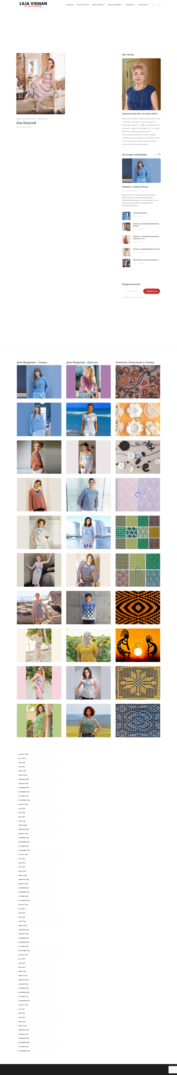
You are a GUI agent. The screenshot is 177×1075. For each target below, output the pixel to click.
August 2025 (23, 804)
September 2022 (24, 950)
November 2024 (24, 842)
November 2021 (24, 992)
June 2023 (22, 913)
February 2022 (24, 980)
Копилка (129, 5)
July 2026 (22, 758)
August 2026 (23, 754)
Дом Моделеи (114, 5)
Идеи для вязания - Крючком (32, 119)
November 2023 (24, 892)
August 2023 (23, 904)
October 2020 (23, 1047)
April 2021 (22, 1021)
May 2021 (22, 1017)
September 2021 (24, 1001)
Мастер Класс (83, 5)
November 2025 (24, 792)
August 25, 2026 (132, 191)
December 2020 (24, 1038)
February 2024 (24, 879)
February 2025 (24, 829)
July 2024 (22, 859)
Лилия (18, 127)
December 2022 (24, 938)
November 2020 (24, 1042)
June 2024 (22, 863)
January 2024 (23, 884)
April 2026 (22, 771)
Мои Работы (98, 5)
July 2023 (22, 909)
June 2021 (22, 1013)
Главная (70, 5)
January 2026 (23, 783)
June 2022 (22, 963)
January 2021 (23, 1034)
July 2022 (22, 959)
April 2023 (22, 921)
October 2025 (23, 796)
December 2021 (24, 988)
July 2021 (22, 1009)
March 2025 (23, 825)
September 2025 (24, 800)
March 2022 (23, 975)
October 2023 (23, 896)
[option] (141, 212)
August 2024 (23, 854)
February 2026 (24, 779)
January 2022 (23, 984)
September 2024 (24, 850)
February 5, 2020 (27, 127)
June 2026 (22, 762)
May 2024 (22, 867)
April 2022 (22, 971)
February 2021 (24, 1030)
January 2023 (23, 934)
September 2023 (24, 900)
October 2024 (23, 846)
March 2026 (23, 775)
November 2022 (24, 942)
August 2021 (23, 1005)
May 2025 (22, 817)
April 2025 (22, 821)
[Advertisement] (88, 28)
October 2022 (23, 946)
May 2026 (22, 767)
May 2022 (22, 967)
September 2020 (24, 1051)
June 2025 (22, 813)
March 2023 (23, 925)
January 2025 (23, 833)
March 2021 (23, 1026)
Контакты (142, 5)
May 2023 (22, 917)
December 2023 (24, 888)
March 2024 (23, 875)
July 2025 (22, 808)
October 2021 (23, 996)
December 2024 (24, 838)
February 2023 (24, 930)
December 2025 (24, 787)
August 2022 (23, 955)
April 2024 (22, 871)
